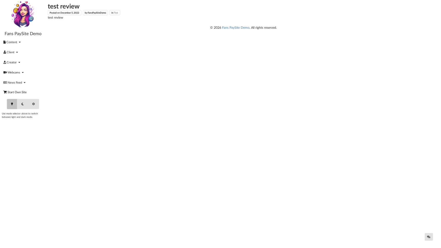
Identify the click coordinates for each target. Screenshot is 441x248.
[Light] (12, 104)
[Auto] (33, 104)
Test (116, 12)
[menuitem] (12, 42)
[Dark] (22, 104)
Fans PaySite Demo (23, 33)
